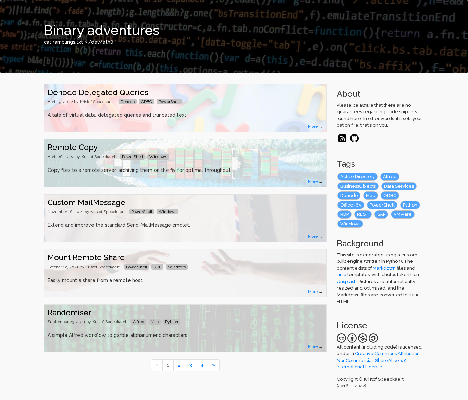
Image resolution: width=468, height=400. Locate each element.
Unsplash (347, 281)
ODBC (389, 195)
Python (410, 205)
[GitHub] (354, 140)
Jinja (341, 274)
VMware (403, 214)
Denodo (349, 195)
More (313, 126)
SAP (381, 214)
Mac (370, 195)
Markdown (384, 268)
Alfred (390, 176)
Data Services (399, 186)
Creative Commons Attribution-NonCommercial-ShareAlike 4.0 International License (379, 360)
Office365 (350, 205)
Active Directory (357, 176)
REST (363, 214)
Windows (350, 223)
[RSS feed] (342, 140)
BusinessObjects (358, 186)
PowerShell (382, 205)
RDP (344, 214)
